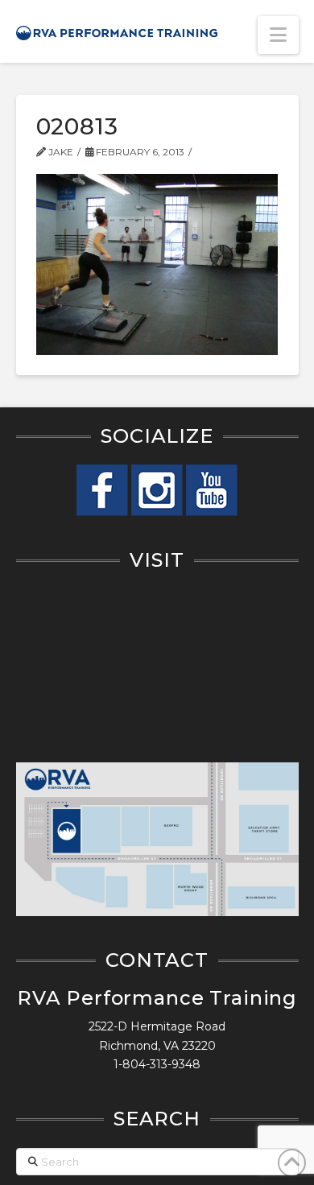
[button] (278, 35)
